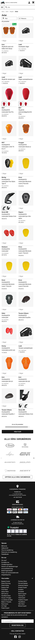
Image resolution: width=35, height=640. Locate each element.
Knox (20, 177)
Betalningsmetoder (7, 571)
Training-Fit (21, 596)
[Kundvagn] (33, 2)
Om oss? (4, 560)
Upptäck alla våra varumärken (17, 477)
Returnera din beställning (17, 523)
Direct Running (5, 583)
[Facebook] (15, 637)
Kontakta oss (17, 491)
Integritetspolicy (6, 575)
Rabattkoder (5, 554)
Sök (9, 7)
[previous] (1, 458)
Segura (21, 212)
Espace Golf (5, 587)
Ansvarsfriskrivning (7, 568)
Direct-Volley (5, 585)
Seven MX (5, 212)
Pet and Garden (23, 583)
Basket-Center (5, 581)
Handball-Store (6, 596)
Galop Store (5, 591)
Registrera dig (17, 625)
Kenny (4, 346)
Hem (3, 11)
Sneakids (21, 591)
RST (3, 108)
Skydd (11, 11)
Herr (7, 11)
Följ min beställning (7, 550)
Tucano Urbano (24, 313)
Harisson (5, 247)
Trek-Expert (21, 598)
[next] (34, 458)
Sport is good (22, 594)
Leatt (20, 44)
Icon (3, 44)
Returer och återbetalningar (9, 566)
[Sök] (6, 7)
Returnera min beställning (9, 552)
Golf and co (4, 594)
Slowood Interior (23, 585)
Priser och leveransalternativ (10, 573)
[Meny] (2, 7)
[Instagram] (19, 637)
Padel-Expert (5, 608)
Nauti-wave (4, 604)
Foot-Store (4, 589)
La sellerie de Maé (6, 600)
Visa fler (17, 432)
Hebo (3, 313)
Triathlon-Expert (23, 600)
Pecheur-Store (22, 581)
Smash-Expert (22, 587)
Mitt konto (4, 546)
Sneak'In (20, 589)
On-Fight (4, 606)
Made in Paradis (6, 602)
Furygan (21, 143)
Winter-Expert (22, 606)
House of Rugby (6, 598)
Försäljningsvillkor (6, 564)
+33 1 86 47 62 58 (17, 497)
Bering (4, 177)
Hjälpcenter (4, 548)
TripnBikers (21, 602)
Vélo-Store (21, 604)
